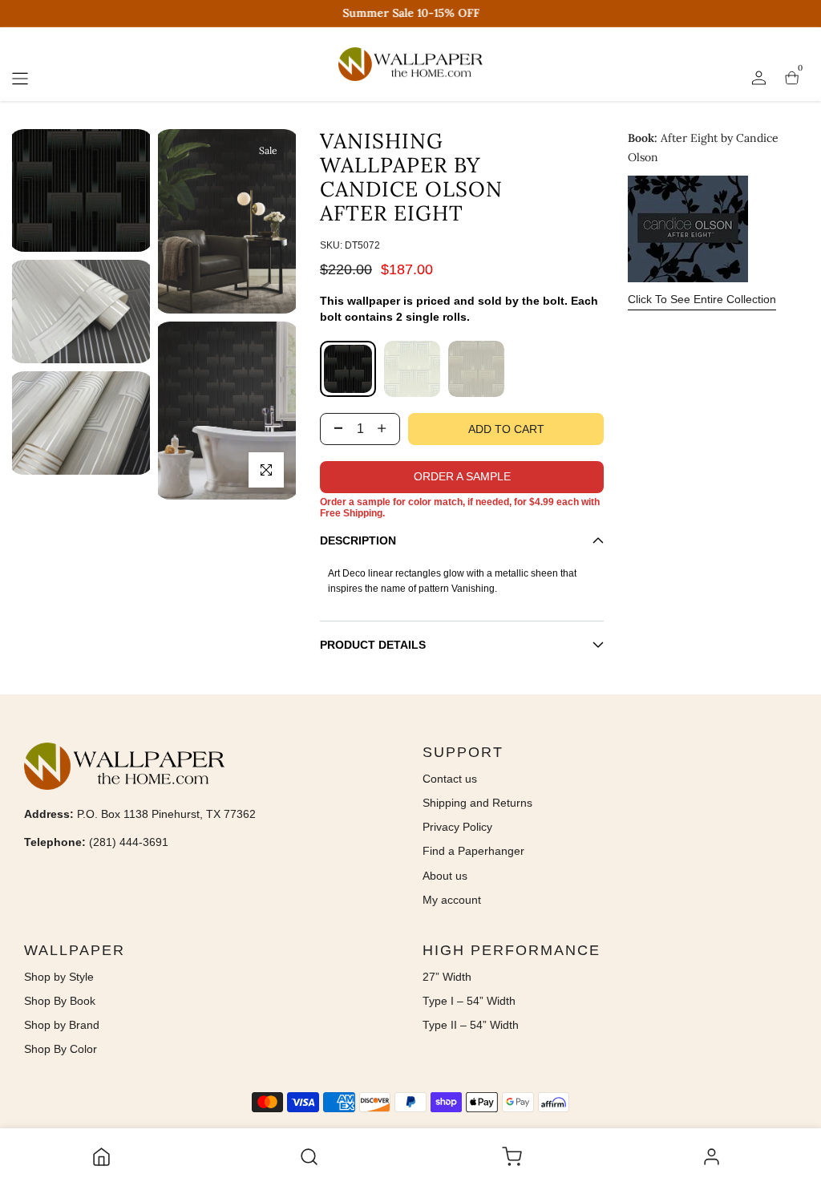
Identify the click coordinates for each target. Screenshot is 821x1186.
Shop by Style (59, 976)
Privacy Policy (457, 826)
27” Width (447, 976)
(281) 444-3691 (128, 842)
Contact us (450, 778)
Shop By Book (59, 1000)
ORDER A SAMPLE (462, 476)
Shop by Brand (61, 1024)
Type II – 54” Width (471, 1024)
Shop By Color (60, 1048)
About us (445, 875)
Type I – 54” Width (469, 1000)
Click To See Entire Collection (702, 299)
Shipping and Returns (477, 802)
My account (452, 899)
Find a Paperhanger (473, 850)
